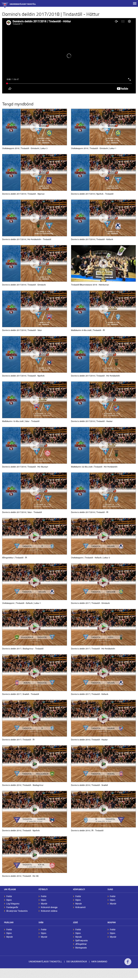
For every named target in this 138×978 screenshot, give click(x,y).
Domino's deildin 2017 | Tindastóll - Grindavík (90, 603)
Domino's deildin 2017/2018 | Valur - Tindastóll (22, 512)
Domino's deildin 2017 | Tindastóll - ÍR (18, 739)
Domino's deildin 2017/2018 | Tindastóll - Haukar (92, 421)
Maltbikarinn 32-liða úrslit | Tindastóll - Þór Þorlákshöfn (94, 466)
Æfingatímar (81, 944)
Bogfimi (112, 922)
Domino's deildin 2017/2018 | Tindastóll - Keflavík (92, 239)
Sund (110, 889)
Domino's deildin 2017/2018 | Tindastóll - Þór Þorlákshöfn (95, 375)
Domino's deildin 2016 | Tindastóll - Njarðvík (21, 830)
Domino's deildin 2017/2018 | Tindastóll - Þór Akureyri (25, 466)
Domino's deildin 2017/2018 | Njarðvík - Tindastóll (92, 193)
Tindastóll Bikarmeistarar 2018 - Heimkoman (90, 284)
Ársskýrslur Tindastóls (17, 911)
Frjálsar (8, 922)
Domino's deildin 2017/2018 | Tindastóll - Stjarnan (23, 193)
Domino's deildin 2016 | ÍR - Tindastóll (87, 830)
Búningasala (81, 947)
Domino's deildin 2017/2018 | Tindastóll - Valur (22, 330)
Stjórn (9, 900)
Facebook (127, 963)
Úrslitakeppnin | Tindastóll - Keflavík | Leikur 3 (90, 557)
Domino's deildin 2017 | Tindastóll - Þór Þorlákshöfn (93, 648)
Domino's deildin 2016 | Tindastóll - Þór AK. (20, 876)
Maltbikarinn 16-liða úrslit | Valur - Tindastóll (20, 421)
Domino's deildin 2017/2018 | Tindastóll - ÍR (89, 512)
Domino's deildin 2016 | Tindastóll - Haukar (89, 739)
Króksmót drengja (49, 907)
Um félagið (10, 889)
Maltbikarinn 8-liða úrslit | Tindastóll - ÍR (88, 330)
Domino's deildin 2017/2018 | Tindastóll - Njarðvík (23, 375)
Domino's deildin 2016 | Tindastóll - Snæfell (89, 785)
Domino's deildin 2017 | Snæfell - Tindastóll (20, 694)
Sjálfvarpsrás (81, 940)
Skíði (41, 922)
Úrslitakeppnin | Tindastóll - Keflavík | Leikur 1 (21, 603)
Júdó (75, 922)
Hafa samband (99, 961)
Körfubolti (79, 889)
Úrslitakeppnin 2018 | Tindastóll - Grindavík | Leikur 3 (24, 148)
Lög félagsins (12, 903)
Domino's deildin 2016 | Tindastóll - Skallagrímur (22, 785)
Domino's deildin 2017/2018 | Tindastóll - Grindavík (24, 284)
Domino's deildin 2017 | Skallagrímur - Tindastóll (22, 648)
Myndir (44, 903)
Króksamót (80, 907)
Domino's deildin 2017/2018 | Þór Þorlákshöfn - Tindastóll (26, 239)
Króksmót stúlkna (49, 911)
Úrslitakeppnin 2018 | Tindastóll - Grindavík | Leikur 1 (93, 148)
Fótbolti (43, 889)
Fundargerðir (12, 907)
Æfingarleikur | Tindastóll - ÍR (14, 557)
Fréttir (9, 896)
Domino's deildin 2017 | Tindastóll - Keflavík (89, 694)
